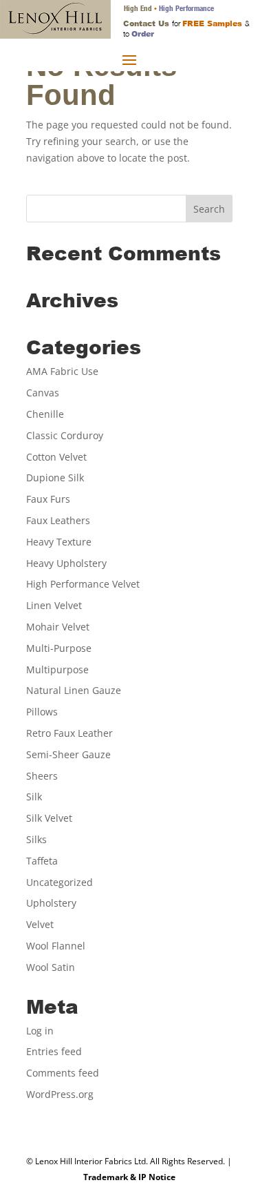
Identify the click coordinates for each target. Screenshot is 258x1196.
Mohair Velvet (57, 626)
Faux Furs (48, 498)
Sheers (42, 775)
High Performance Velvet (83, 583)
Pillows (42, 711)
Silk (34, 796)
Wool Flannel (55, 945)
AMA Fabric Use (62, 371)
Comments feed (62, 1072)
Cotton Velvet (56, 456)
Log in (40, 1030)
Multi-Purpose (59, 648)
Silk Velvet (49, 817)
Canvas (42, 392)
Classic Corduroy (64, 435)
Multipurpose (57, 669)
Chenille (45, 414)
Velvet (40, 924)
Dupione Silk (55, 477)
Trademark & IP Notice (129, 1177)
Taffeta (42, 860)
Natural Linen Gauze (73, 690)
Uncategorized (59, 882)
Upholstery (51, 902)
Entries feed (54, 1051)
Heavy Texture (59, 541)
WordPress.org (60, 1094)
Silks (36, 839)
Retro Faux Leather (69, 733)
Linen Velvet (54, 605)
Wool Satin (50, 967)
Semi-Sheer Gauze (68, 754)
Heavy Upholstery (66, 563)
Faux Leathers (58, 520)
